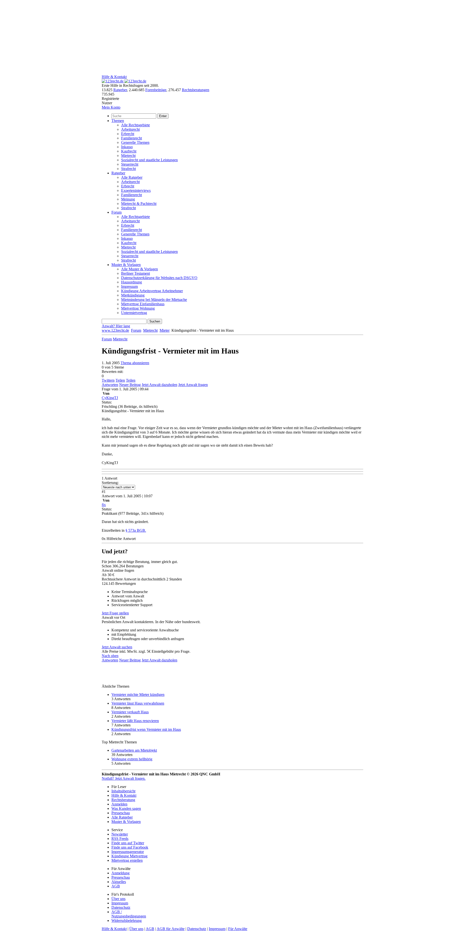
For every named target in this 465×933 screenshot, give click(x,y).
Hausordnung (131, 282)
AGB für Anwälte (171, 929)
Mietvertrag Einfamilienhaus (142, 304)
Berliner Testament (135, 273)
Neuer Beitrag (130, 385)
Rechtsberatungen (195, 90)
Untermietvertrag (134, 313)
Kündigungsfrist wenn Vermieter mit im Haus (146, 729)
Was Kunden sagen (126, 808)
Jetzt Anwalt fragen (193, 385)
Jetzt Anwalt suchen (117, 647)
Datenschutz (120, 907)
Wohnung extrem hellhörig (131, 759)
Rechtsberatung (123, 800)
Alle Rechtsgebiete (135, 125)
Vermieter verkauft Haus (130, 712)
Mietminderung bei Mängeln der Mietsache (154, 300)
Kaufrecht (128, 151)
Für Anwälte (237, 929)
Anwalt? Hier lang (116, 326)
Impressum (129, 286)
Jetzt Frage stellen (115, 613)
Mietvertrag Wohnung (138, 308)
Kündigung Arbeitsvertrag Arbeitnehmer (152, 291)
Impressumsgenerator (127, 852)
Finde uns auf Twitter (127, 843)
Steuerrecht (129, 164)
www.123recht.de (115, 330)
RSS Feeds (119, 838)
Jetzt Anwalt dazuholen (159, 385)
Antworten (110, 385)
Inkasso (127, 147)
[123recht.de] (124, 81)
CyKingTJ (110, 398)
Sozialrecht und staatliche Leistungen (149, 160)
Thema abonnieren (135, 363)
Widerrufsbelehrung (126, 920)
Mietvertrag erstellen (127, 860)
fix (104, 505)
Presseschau (120, 813)
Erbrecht (127, 134)
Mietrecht (128, 155)
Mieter (165, 330)
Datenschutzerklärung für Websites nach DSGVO (159, 278)
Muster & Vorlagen (126, 265)
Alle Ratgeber (131, 177)
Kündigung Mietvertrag (129, 856)
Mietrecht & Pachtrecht (138, 203)
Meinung (128, 199)
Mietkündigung (133, 295)
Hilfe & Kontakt (114, 77)
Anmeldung (120, 873)
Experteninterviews (136, 190)
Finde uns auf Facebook (129, 847)
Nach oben (110, 656)
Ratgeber (120, 90)
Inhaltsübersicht (123, 791)
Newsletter (119, 834)
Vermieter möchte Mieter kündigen (137, 694)
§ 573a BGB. (135, 530)
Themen (117, 121)
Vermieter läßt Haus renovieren (135, 721)
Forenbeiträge (155, 90)
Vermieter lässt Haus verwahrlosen (137, 703)
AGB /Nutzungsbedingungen (128, 914)
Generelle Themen (135, 142)
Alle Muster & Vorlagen (139, 269)
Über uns (118, 899)
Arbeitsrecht (130, 129)
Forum (116, 212)
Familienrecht (131, 138)
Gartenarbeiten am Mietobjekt (134, 750)
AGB (115, 886)
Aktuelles (118, 882)
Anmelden (119, 804)
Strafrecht (128, 169)
